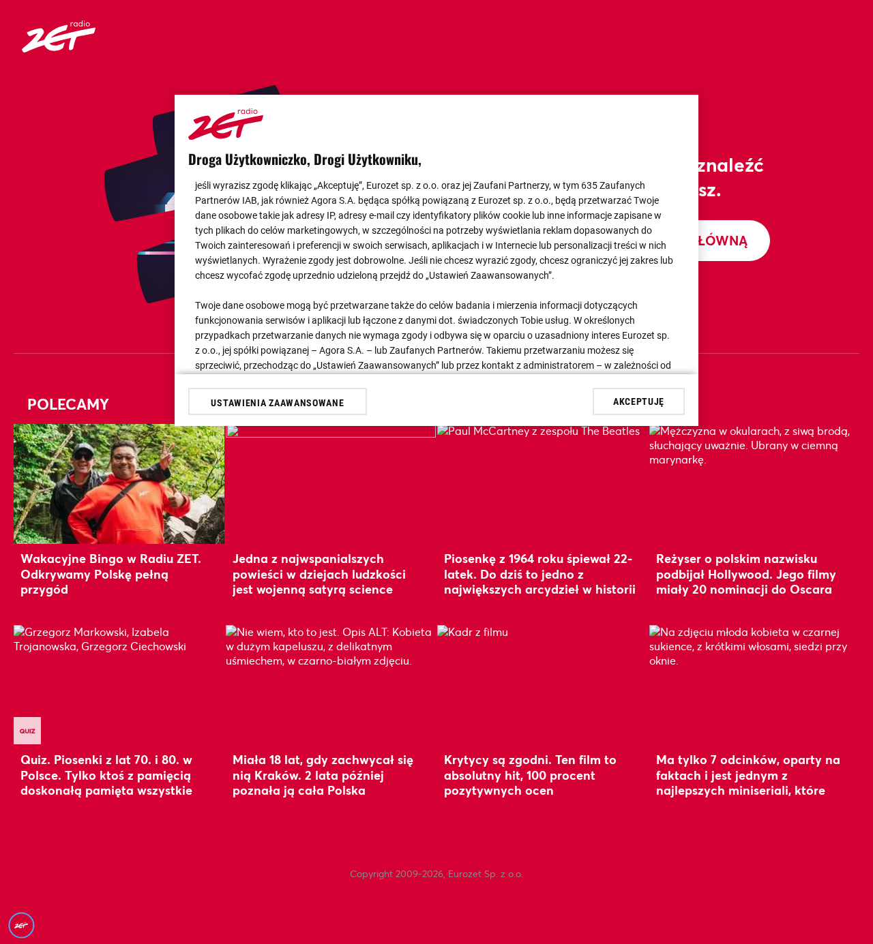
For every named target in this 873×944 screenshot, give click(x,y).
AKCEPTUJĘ (638, 400)
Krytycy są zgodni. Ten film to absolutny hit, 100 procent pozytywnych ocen (530, 774)
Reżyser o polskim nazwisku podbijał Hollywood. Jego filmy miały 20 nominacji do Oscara (746, 573)
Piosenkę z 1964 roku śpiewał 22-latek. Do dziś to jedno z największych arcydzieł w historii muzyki (540, 581)
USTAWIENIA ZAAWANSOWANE (277, 402)
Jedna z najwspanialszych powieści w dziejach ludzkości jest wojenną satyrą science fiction (319, 581)
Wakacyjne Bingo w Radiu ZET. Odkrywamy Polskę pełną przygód (110, 573)
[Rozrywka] (58, 48)
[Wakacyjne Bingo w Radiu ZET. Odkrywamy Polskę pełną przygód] (119, 483)
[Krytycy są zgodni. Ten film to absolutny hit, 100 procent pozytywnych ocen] (542, 684)
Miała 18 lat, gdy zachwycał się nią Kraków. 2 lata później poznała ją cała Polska (323, 774)
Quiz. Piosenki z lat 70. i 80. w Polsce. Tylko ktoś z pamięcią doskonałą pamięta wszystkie (106, 774)
